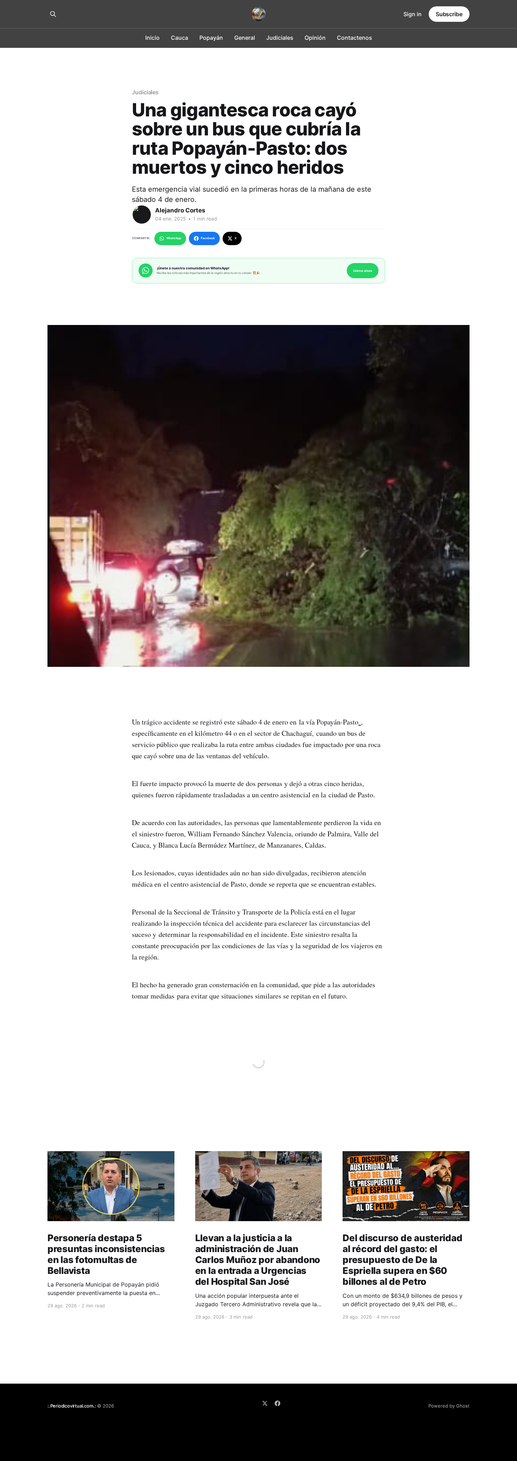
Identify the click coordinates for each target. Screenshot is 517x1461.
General (244, 37)
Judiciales (279, 37)
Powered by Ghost (449, 1406)
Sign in (412, 14)
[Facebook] (277, 1403)
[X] (265, 1403)
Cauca (179, 37)
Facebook (208, 238)
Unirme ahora (362, 271)
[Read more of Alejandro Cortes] (142, 214)
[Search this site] (53, 14)
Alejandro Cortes (180, 210)
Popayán (211, 37)
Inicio (152, 37)
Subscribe (449, 14)
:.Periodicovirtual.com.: (71, 1406)
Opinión (315, 37)
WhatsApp (173, 238)
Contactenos (354, 37)
